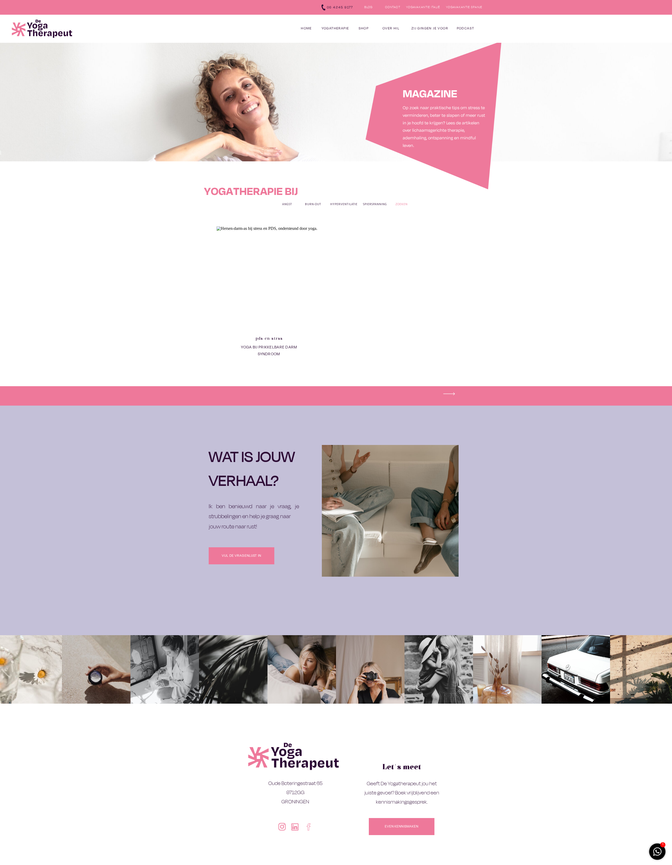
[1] (657, 854)
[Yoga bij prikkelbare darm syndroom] (269, 278)
